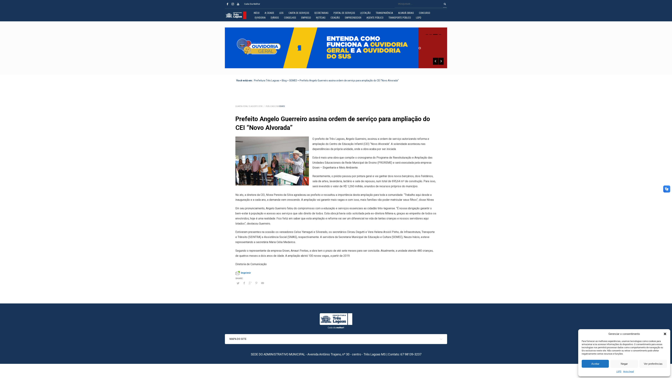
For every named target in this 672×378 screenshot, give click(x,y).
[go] (445, 4)
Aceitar (595, 363)
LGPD (618, 371)
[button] (665, 334)
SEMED (282, 106)
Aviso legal (628, 371)
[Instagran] (232, 4)
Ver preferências (653, 363)
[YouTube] (238, 4)
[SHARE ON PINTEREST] (256, 283)
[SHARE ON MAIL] (262, 283)
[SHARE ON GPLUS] (250, 283)
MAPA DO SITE (237, 339)
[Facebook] (227, 4)
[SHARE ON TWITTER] (238, 283)
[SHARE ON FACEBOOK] (244, 283)
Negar (624, 363)
